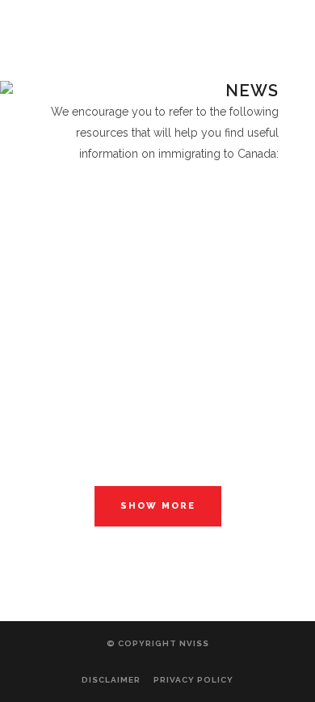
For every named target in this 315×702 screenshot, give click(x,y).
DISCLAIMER (111, 679)
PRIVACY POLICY (193, 679)
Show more (157, 506)
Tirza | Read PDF (158, 178)
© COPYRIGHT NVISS (158, 643)
